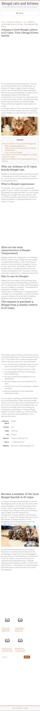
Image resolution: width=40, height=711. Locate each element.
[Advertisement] (20, 60)
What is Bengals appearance (15, 146)
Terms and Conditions (17, 708)
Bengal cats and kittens (20, 3)
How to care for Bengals (13, 152)
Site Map (26, 708)
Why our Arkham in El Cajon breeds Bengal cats (19, 144)
